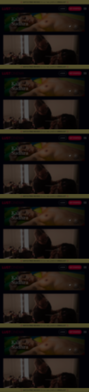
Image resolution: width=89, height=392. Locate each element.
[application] (44, 196)
